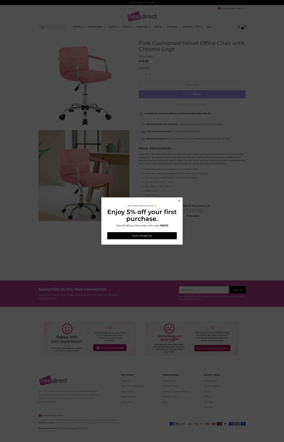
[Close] (179, 201)
